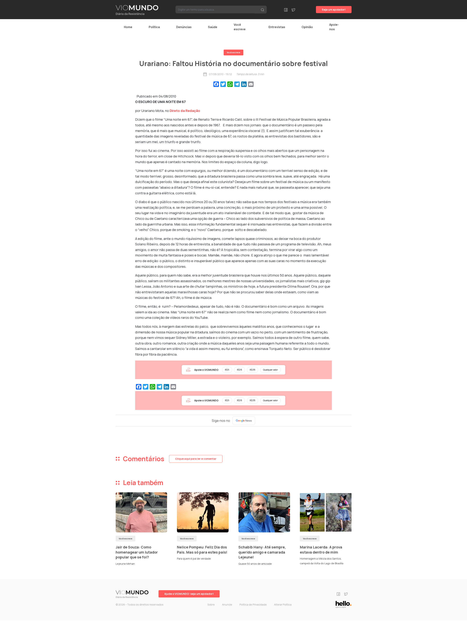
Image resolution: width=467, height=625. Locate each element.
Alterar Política (283, 604)
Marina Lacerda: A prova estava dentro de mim (321, 550)
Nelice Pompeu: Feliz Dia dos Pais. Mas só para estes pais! (202, 550)
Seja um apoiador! (334, 9)
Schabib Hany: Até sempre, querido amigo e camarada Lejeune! (262, 552)
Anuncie (227, 604)
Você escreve (240, 27)
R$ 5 (227, 369)
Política (154, 27)
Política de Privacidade (253, 604)
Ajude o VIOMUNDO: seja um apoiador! (189, 593)
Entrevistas (277, 27)
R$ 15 (239, 369)
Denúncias (184, 27)
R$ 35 (252, 369)
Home (128, 27)
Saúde (212, 27)
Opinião (307, 27)
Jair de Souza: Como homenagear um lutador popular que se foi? (137, 552)
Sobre (211, 604)
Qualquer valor (270, 369)
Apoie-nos (334, 27)
